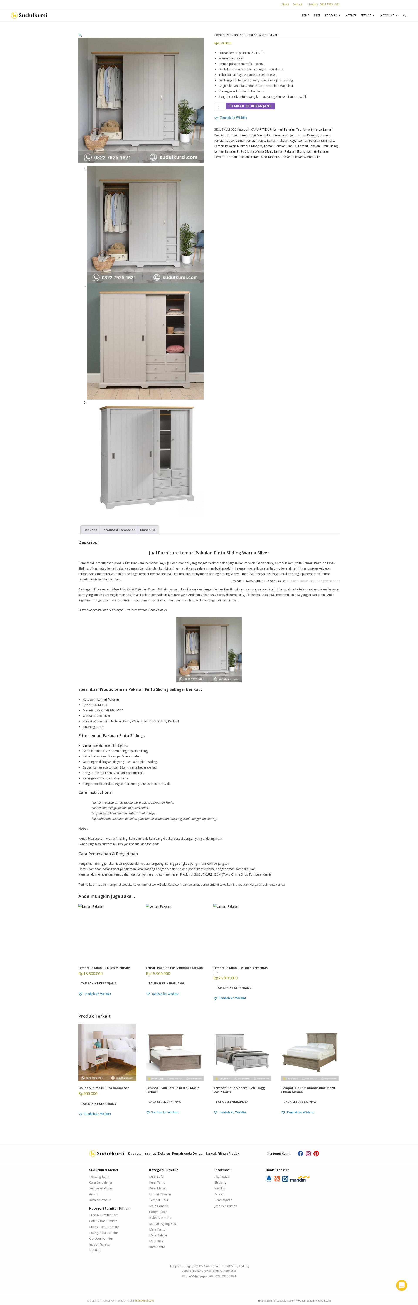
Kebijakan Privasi (101, 1188)
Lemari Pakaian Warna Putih (301, 157)
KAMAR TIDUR (261, 129)
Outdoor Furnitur (101, 1238)
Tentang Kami (99, 1176)
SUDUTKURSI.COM (207, 874)
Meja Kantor (158, 1229)
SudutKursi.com (144, 1300)
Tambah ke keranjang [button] (99, 983)
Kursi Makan (158, 1188)
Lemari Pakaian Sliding (289, 151)
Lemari (223, 64)
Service (219, 1194)
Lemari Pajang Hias (163, 1223)
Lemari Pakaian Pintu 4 (280, 146)
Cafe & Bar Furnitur (103, 1221)
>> (122, 610)
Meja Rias (156, 1241)
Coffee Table (158, 1212)
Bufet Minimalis (160, 1218)
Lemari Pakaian (284, 129)
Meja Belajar (158, 1235)
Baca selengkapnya (164, 1102)
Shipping (220, 1182)
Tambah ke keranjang (250, 106)
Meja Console (159, 1206)
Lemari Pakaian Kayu (282, 140)
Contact (297, 4)
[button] (80, 35)
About (285, 4)
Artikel (93, 1194)
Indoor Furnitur (99, 1244)
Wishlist (219, 1188)
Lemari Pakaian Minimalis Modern (238, 146)
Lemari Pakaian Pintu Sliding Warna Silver (243, 151)
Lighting (94, 1250)
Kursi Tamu (157, 1182)
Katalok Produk (100, 1200)
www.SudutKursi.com (167, 884)
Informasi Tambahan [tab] (119, 530)
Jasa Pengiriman (225, 1206)
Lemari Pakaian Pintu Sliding (318, 146)
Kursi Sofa (156, 1176)
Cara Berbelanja (100, 1182)
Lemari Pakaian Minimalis (316, 140)
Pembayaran (223, 1200)
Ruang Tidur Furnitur (103, 1233)
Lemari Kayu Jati (283, 135)
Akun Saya (221, 1176)
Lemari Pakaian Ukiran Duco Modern (253, 157)
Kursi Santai (157, 1247)
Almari (307, 129)
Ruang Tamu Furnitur (104, 1227)
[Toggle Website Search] (404, 15)
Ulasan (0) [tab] (148, 530)
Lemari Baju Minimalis (254, 135)
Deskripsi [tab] (91, 530)
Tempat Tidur (158, 1200)
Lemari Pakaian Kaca (250, 140)
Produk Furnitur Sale (103, 1215)
